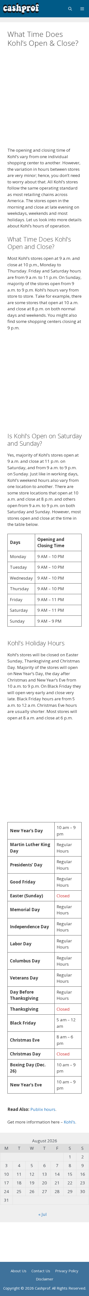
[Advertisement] (44, 100)
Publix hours (42, 1109)
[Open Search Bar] (70, 8)
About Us (18, 1270)
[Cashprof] (21, 8)
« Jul (42, 1214)
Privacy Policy (66, 1270)
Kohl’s (69, 1122)
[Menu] (82, 8)
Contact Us (40, 1270)
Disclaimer (44, 1278)
